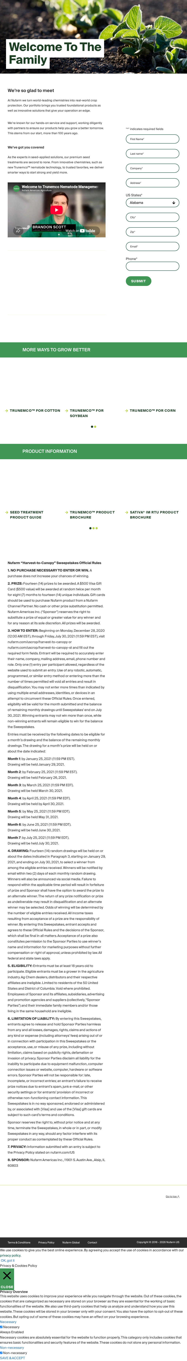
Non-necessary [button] (12, 1348)
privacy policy (10, 1255)
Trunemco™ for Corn (152, 410)
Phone (131, 259)
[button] (92, 427)
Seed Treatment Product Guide (26, 515)
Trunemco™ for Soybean (87, 413)
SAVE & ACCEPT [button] (12, 1358)
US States (134, 195)
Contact (92, 1242)
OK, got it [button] (8, 1260)
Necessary (11, 1327)
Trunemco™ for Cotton (35, 410)
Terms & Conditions (19, 1242)
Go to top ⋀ (172, 1196)
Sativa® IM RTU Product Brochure (154, 515)
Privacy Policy (46, 1242)
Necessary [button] (8, 1322)
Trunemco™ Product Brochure (92, 515)
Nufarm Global (71, 1242)
